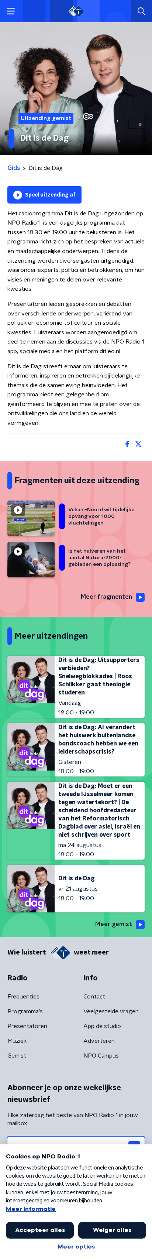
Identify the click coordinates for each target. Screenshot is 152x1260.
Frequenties (23, 997)
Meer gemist (113, 924)
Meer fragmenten (106, 597)
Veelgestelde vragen (111, 1011)
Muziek (17, 1041)
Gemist (16, 1056)
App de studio (102, 1026)
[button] (11, 11)
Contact (94, 997)
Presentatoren (27, 1026)
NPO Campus (101, 1056)
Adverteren (99, 1041)
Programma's (25, 1011)
